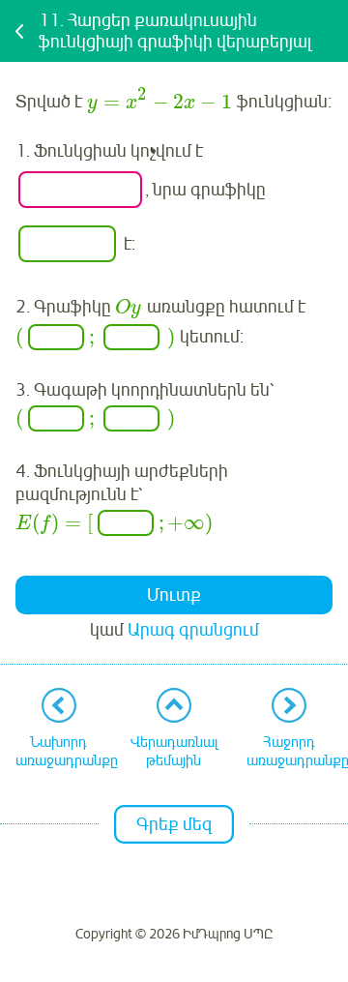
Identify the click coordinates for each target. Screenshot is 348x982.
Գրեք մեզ (174, 824)
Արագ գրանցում (193, 629)
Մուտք (174, 595)
